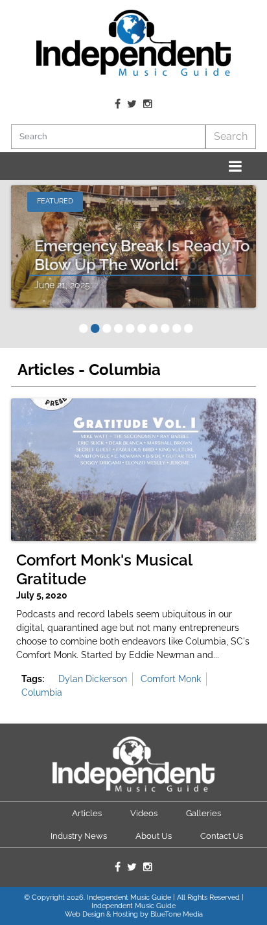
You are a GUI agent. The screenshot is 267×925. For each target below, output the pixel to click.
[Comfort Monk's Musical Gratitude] (133, 469)
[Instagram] (147, 104)
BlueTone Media (176, 914)
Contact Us (221, 836)
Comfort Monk (171, 679)
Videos (143, 813)
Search (231, 136)
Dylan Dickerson (92, 679)
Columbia (41, 692)
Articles (87, 813)
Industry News (79, 836)
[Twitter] (132, 104)
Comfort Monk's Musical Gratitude (104, 569)
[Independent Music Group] (133, 43)
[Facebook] (118, 104)
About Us (153, 836)
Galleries (203, 813)
